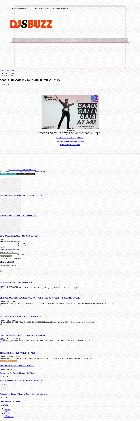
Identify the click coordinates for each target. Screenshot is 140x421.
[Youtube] (126, 8)
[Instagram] (120, 8)
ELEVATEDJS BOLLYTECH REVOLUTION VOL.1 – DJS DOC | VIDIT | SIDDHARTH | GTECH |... (41, 298)
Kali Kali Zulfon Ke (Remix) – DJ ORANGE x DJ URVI (22, 195)
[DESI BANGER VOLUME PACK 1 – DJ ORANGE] (4, 313)
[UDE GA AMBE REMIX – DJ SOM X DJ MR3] (10, 232)
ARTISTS (7, 410)
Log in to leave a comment (8, 265)
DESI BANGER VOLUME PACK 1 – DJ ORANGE (20, 317)
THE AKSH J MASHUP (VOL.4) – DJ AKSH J (19, 353)
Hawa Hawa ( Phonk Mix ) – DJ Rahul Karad (18, 216)
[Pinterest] (17, 87)
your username (22, 243)
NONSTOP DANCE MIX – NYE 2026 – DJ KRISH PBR (22, 335)
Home (2, 70)
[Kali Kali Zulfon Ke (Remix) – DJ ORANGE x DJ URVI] (10, 191)
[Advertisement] (62, 24)
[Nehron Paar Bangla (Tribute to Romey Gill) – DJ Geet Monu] (4, 390)
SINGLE (6, 412)
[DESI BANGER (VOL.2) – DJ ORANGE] (4, 278)
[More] (30, 87)
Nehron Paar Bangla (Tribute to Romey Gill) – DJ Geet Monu (24, 394)
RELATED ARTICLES (8, 174)
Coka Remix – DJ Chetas (10, 401)
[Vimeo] (124, 8)
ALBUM (6, 413)
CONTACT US (9, 417)
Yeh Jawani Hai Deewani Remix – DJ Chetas (17, 373)
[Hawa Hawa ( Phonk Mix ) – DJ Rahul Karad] (10, 212)
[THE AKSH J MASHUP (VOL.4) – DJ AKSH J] (6, 349)
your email (21, 254)
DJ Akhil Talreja (9, 73)
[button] (125, 40)
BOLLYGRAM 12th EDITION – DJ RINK (17, 366)
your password (22, 245)
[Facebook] (117, 8)
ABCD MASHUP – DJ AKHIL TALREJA (22, 170)
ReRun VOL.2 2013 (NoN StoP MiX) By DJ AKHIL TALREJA (27, 171)
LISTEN (6, 415)
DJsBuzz (2, 286)
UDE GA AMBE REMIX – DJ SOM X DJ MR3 (19, 236)
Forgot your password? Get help (9, 249)
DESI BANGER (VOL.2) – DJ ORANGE (16, 282)
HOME (6, 408)
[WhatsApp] (24, 87)
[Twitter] (122, 8)
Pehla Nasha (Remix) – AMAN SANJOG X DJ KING (21, 380)
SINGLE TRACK (9, 75)
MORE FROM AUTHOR (26, 174)
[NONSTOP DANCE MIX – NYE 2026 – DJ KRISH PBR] (4, 331)
